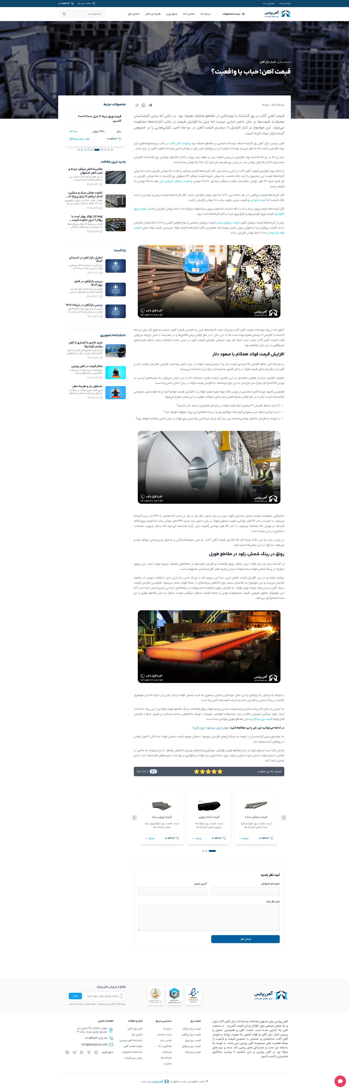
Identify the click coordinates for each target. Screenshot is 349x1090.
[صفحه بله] (67, 1052)
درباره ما (167, 1029)
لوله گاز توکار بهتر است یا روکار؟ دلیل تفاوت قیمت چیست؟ (87, 220)
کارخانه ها (166, 1058)
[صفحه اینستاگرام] (96, 1052)
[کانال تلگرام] (74, 1052)
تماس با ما (189, 14)
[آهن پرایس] (250, 995)
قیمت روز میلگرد (191, 1029)
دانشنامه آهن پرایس (131, 1040)
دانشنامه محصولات (132, 1052)
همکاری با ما (268, 3)
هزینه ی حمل (153, 14)
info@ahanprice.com (94, 1045)
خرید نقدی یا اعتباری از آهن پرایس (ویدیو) (86, 344)
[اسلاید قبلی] (134, 817)
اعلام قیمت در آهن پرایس (87, 366)
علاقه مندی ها (84, 3)
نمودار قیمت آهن (133, 1046)
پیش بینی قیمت (133, 1058)
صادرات (168, 1063)
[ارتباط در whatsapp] (81, 1052)
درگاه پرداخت (285, 3)
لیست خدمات (164, 1034)
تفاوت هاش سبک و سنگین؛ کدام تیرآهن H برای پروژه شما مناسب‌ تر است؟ (84, 196)
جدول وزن (171, 14)
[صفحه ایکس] (89, 1052)
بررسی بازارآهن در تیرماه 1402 (84, 305)
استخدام (167, 1052)
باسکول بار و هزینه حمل (87, 386)
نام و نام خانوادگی (270, 883)
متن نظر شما (273, 901)
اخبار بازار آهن (268, 62)
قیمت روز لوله (193, 1052)
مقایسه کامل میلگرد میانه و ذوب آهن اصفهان (85, 171)
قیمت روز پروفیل (191, 1046)
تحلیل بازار (133, 14)
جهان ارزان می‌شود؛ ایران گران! (211, 728)
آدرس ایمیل (200, 883)
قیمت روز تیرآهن (191, 1034)
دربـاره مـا (205, 14)
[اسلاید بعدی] (283, 817)
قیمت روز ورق (193, 1040)
